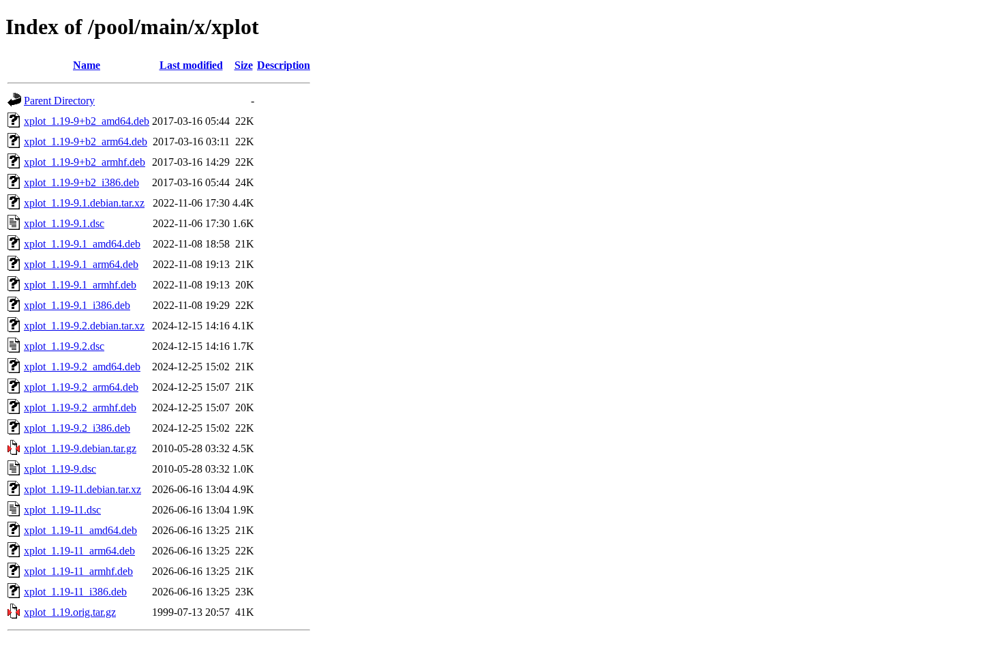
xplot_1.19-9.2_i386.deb (77, 428)
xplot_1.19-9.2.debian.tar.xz (84, 325)
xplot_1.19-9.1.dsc (64, 223)
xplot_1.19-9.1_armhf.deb (80, 285)
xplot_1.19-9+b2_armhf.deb (84, 162)
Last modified (191, 65)
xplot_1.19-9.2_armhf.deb (80, 407)
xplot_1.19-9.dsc (60, 469)
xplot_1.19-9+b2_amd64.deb (86, 121)
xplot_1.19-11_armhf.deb (78, 571)
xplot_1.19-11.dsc (62, 510)
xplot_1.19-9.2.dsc (64, 346)
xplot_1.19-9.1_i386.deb (77, 305)
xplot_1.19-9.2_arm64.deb (81, 387)
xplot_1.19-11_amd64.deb (80, 530)
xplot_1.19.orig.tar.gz (70, 612)
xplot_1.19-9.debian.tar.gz (80, 448)
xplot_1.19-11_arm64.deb (79, 551)
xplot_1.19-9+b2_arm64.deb (85, 141)
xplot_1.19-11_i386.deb (75, 591)
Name (86, 65)
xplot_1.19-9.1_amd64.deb (82, 244)
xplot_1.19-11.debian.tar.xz (82, 489)
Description (283, 65)
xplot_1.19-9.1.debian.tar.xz (84, 203)
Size (243, 65)
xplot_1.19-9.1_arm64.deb (81, 264)
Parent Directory (59, 100)
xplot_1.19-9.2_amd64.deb (82, 366)
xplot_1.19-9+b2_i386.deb (81, 182)
